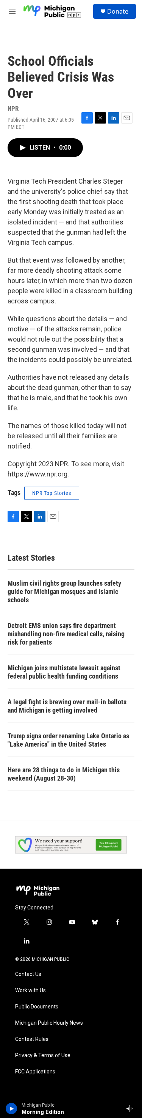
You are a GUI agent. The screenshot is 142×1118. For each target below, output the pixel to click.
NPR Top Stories (51, 493)
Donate (117, 11)
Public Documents (36, 1007)
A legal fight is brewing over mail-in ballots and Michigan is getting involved (67, 706)
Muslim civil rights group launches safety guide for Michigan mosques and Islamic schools (64, 591)
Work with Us (30, 990)
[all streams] (132, 1108)
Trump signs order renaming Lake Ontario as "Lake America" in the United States (68, 740)
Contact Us (28, 974)
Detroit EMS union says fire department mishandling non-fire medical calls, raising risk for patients (66, 634)
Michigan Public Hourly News (49, 1023)
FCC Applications (35, 1072)
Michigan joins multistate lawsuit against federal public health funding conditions (64, 672)
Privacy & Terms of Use (42, 1055)
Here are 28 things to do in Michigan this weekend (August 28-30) (64, 774)
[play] (11, 1108)
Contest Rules (31, 1039)
